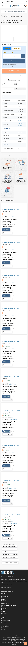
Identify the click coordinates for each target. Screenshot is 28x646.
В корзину (14, 61)
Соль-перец (3, 609)
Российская (3, 597)
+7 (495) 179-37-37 (7, 585)
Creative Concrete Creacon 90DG (11, 242)
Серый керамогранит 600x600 (9, 549)
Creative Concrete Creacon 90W (10, 341)
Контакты (3, 629)
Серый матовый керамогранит (10, 546)
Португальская (4, 596)
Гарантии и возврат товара (7, 627)
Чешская (3, 599)
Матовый (3, 611)
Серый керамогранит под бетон (10, 557)
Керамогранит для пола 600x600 (10, 562)
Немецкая (3, 600)
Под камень (3, 606)
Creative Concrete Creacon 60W (10, 480)
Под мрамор (4, 608)
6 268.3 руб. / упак (16, 48)
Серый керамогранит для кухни (10, 551)
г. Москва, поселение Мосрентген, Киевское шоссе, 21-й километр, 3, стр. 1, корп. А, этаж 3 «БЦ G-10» (14, 581)
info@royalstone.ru (6, 587)
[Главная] (1, 15)
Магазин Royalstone (5, 625)
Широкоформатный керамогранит (8, 605)
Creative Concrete (13, 218)
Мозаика (3, 616)
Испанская (3, 593)
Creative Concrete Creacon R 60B (11, 514)
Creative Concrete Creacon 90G (10, 275)
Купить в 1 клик (15, 70)
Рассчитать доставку (15, 80)
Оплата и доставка (5, 626)
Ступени (3, 618)
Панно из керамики (5, 620)
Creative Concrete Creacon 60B (10, 376)
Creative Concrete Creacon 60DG (11, 410)
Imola (19, 120)
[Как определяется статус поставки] (15, 84)
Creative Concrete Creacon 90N (10, 308)
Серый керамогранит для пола (10, 554)
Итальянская (4, 595)
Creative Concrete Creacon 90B (10, 209)
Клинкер (3, 617)
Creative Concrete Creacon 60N (10, 445)
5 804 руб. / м (7, 48)
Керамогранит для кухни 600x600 (10, 560)
